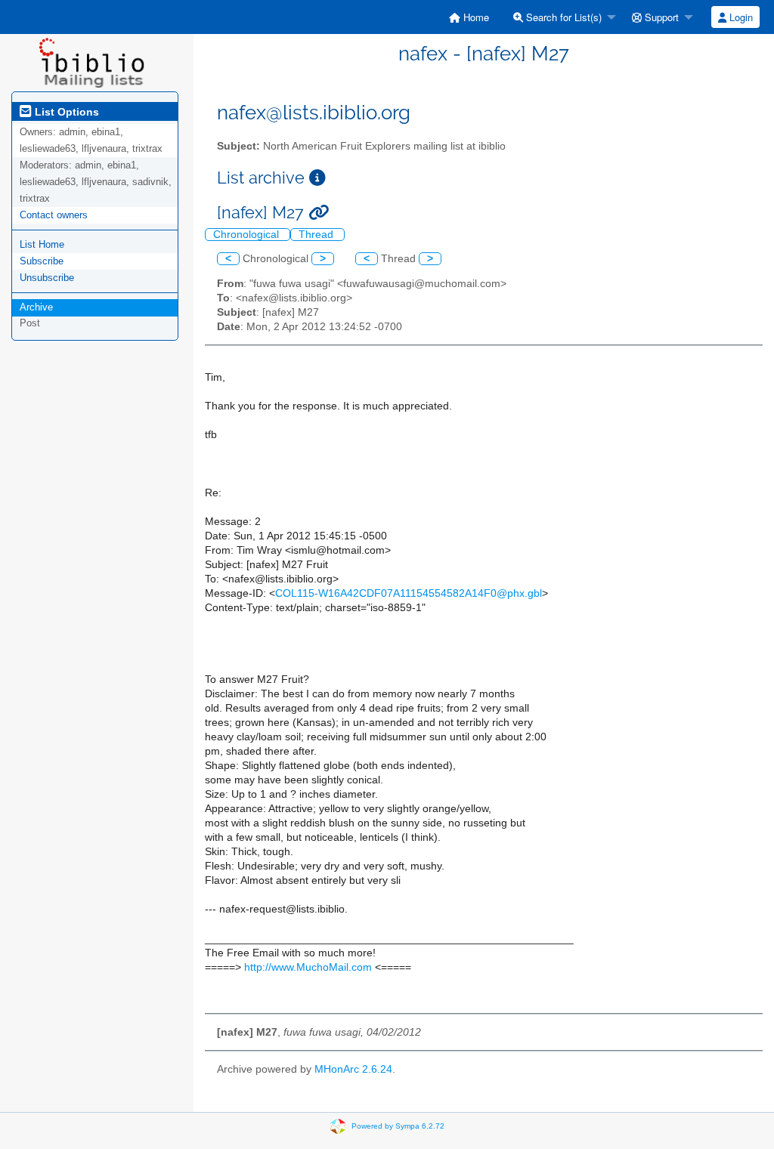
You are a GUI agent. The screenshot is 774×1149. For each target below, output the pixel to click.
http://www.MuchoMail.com (308, 967)
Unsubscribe (47, 277)
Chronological (247, 234)
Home (474, 17)
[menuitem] (469, 17)
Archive (36, 307)
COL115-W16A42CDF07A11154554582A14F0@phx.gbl (408, 593)
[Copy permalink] (318, 212)
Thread (317, 234)
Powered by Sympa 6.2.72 (397, 1126)
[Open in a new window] (317, 177)
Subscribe (41, 261)
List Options (65, 112)
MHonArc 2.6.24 (353, 1069)
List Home (42, 244)
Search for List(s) (562, 17)
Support (660, 17)
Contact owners (54, 215)
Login (739, 17)
